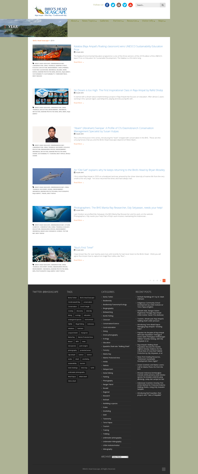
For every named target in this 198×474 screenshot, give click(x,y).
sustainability (38, 74)
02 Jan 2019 (79, 210)
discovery (59, 147)
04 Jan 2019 (79, 134)
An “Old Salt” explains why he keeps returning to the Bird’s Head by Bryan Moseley (119, 170)
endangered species (48, 149)
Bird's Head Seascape (41, 40)
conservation (88, 302)
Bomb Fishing (108, 316)
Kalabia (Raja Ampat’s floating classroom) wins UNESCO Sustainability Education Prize (118, 47)
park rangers (83, 346)
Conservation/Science (111, 323)
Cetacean (106, 320)
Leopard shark (73, 333)
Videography (107, 449)
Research (106, 396)
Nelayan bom (108, 369)
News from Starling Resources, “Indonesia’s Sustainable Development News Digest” (148, 359)
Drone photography (110, 335)
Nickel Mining (108, 373)
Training (106, 430)
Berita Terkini (72, 298)
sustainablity (49, 74)
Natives (106, 365)
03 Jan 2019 (79, 172)
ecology (36, 67)
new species (72, 346)
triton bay (84, 368)
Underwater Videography (112, 441)
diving (50, 189)
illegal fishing (80, 324)
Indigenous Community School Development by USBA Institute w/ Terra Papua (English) (150, 305)
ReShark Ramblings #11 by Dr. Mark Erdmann (150, 298)
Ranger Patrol (108, 384)
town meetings (61, 74)
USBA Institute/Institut (111, 445)
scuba (70, 359)
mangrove (84, 333)
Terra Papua (107, 422)
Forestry (106, 350)
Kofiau (35, 72)
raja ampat (66, 72)
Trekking (106, 434)
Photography (108, 381)
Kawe (64, 70)
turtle (92, 368)
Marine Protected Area (46, 72)
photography (63, 191)
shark (35, 153)
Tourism (106, 426)
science (81, 355)
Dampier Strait (61, 65)
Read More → (79, 62)
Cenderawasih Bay (57, 63)
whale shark (83, 377)
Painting (106, 377)
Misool (58, 72)
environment (53, 67)
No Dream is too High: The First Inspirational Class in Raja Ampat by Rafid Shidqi (118, 90)
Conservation (38, 65)
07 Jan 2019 (79, 52)
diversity (89, 311)
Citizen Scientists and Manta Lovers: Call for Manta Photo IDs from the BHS (150, 367)
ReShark (106, 400)
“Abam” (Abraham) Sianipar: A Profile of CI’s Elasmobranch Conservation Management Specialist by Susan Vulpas (114, 129)
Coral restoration (109, 327)
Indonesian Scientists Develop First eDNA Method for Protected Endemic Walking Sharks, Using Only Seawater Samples (151, 386)
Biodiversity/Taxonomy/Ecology (115, 304)
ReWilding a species (110, 403)
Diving (105, 331)
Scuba (105, 407)
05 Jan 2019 (79, 93)
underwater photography (76, 372)
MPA (60, 111)
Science (59, 231)
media (105, 361)
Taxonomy (107, 419)
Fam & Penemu (63, 67)
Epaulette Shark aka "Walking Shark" (116, 346)
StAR (105, 415)
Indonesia (52, 70)
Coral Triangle (49, 65)
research (52, 231)
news (64, 111)
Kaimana (80, 328)
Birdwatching (108, 312)
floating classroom (40, 70)
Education (106, 342)
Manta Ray (45, 231)
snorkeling (85, 359)
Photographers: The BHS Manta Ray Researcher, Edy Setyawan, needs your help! (118, 207)
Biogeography (108, 308)
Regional (106, 392)
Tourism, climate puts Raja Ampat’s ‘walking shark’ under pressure (150, 320)
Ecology (106, 339)
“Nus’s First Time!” (84, 247)
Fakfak (70, 324)
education (43, 67)
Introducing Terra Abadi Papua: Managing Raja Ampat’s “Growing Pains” (149, 326)
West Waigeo (37, 76)
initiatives (36, 111)
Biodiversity (107, 300)
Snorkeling (107, 411)
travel (44, 193)
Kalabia (59, 70)
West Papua (60, 153)
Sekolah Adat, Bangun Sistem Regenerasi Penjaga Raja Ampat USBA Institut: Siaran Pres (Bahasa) (150, 313)
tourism (52, 153)
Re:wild (105, 388)
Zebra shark (72, 381)
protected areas (85, 350)
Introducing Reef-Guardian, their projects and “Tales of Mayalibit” (149, 394)
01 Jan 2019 (79, 250)
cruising (70, 311)
